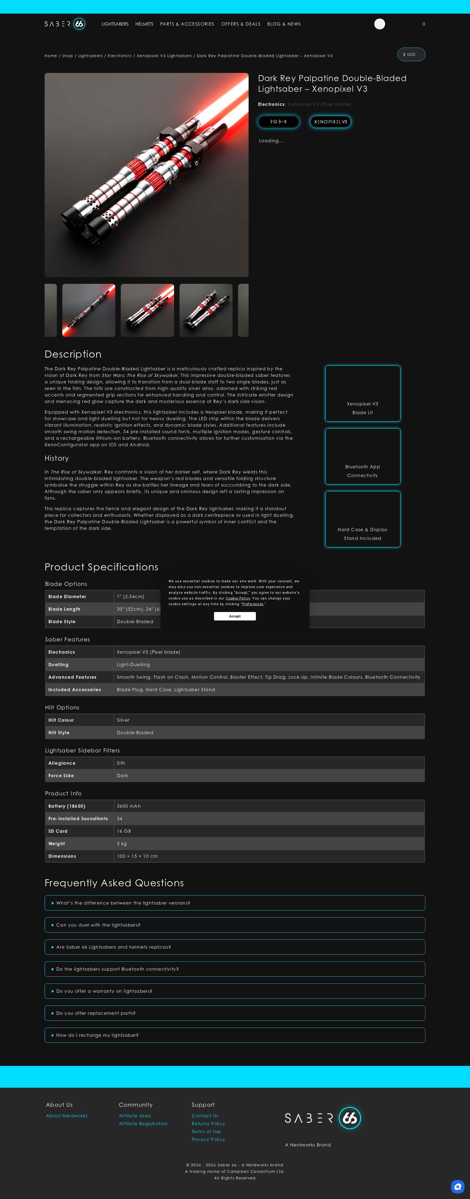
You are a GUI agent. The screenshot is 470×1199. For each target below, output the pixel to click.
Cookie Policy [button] (238, 598)
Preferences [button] (253, 604)
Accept (235, 616)
